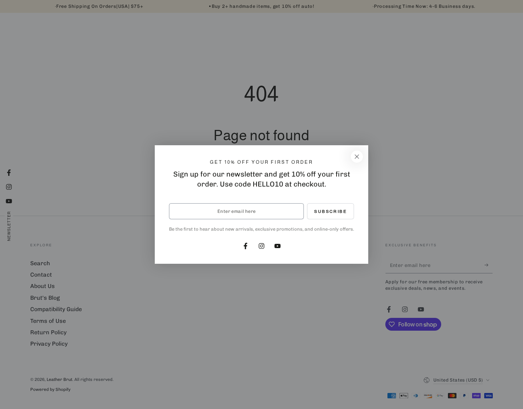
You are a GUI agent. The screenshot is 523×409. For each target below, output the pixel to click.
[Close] (357, 156)
